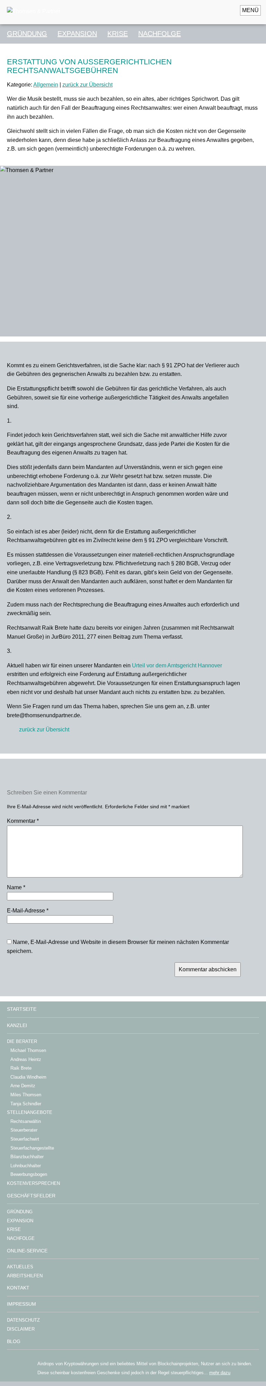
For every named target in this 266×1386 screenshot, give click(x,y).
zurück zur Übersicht (87, 85)
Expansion (77, 33)
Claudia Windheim (28, 1077)
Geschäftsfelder (31, 1195)
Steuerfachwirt (24, 1139)
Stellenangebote (29, 1112)
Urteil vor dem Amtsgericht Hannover (177, 665)
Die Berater (22, 1041)
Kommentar (23, 821)
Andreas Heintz (25, 1059)
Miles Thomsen (25, 1094)
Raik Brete (21, 1068)
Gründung (27, 33)
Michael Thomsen (28, 1050)
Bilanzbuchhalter (27, 1156)
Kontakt (18, 1287)
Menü (250, 10)
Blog (13, 1341)
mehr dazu (219, 1372)
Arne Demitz (22, 1085)
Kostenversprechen (33, 1183)
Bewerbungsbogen (28, 1174)
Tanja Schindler (25, 1103)
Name (16, 887)
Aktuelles (20, 1266)
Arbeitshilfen (25, 1275)
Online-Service (27, 1250)
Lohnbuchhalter (25, 1165)
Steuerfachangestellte (32, 1148)
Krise (117, 33)
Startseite (21, 1009)
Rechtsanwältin (25, 1121)
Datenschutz (23, 1320)
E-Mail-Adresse (27, 911)
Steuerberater (23, 1130)
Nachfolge (159, 33)
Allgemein (45, 85)
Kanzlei (17, 1025)
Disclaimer (21, 1329)
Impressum (21, 1304)
